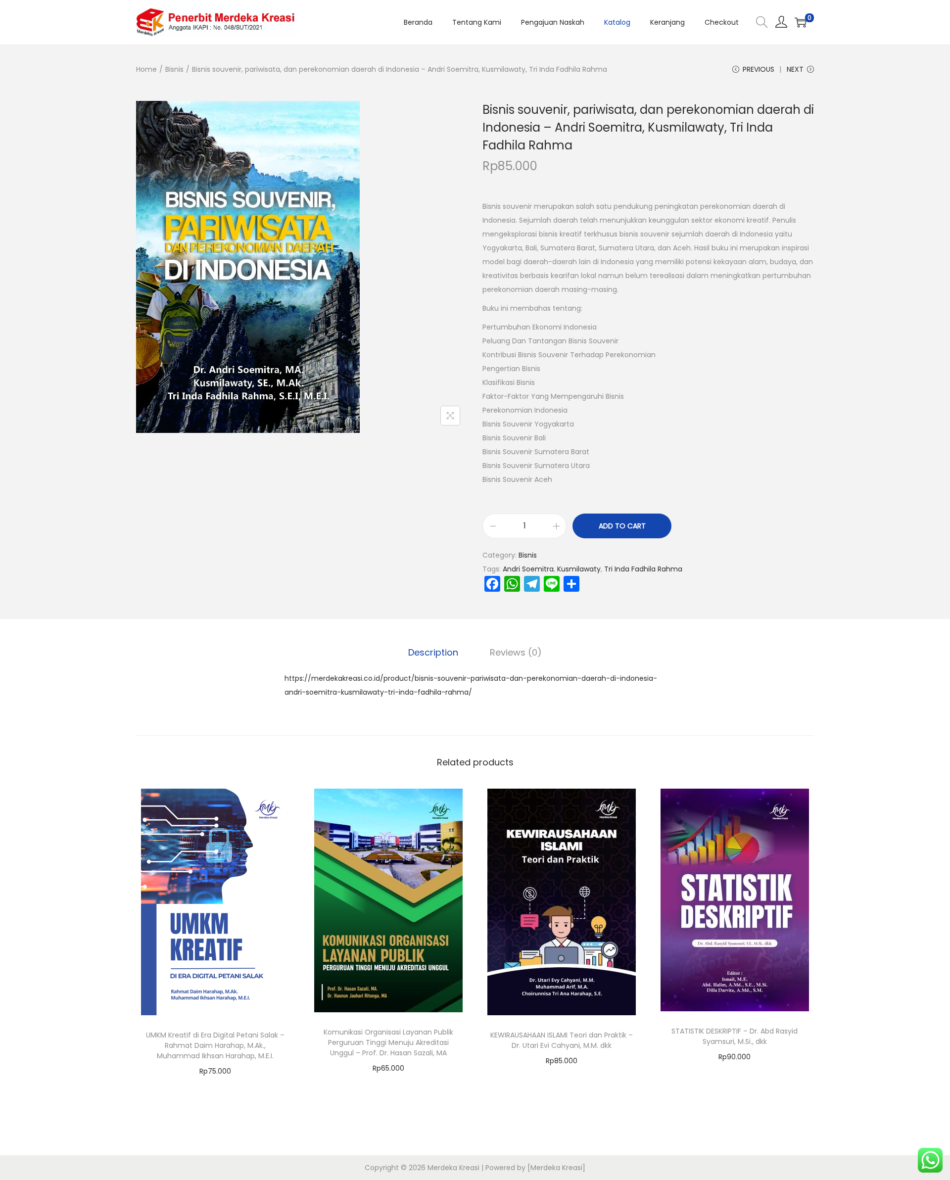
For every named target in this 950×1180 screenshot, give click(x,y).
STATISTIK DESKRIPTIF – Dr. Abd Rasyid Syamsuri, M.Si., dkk (734, 1036)
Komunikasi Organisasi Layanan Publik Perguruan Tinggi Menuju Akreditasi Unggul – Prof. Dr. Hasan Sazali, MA (388, 1042)
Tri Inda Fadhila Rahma (643, 569)
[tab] (433, 653)
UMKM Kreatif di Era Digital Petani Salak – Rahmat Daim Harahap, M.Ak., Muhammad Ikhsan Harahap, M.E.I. (215, 1045)
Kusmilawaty (579, 569)
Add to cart (622, 526)
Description (433, 652)
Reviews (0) (516, 652)
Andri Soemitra (528, 569)
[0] (801, 22)
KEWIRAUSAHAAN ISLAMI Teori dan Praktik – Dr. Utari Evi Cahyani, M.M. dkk (561, 1040)
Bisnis (174, 69)
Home (146, 69)
